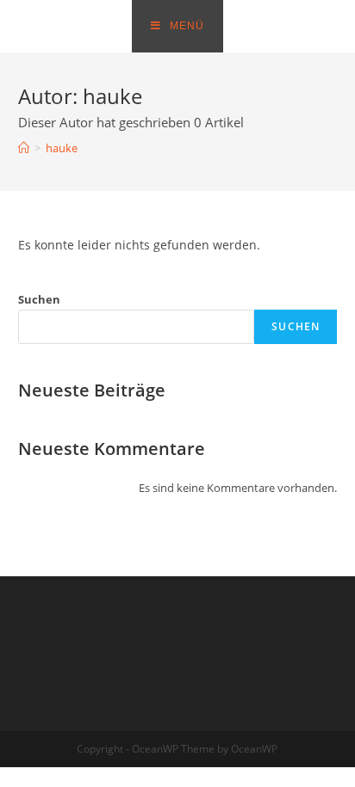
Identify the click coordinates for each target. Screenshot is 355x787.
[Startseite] (23, 148)
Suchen (39, 299)
